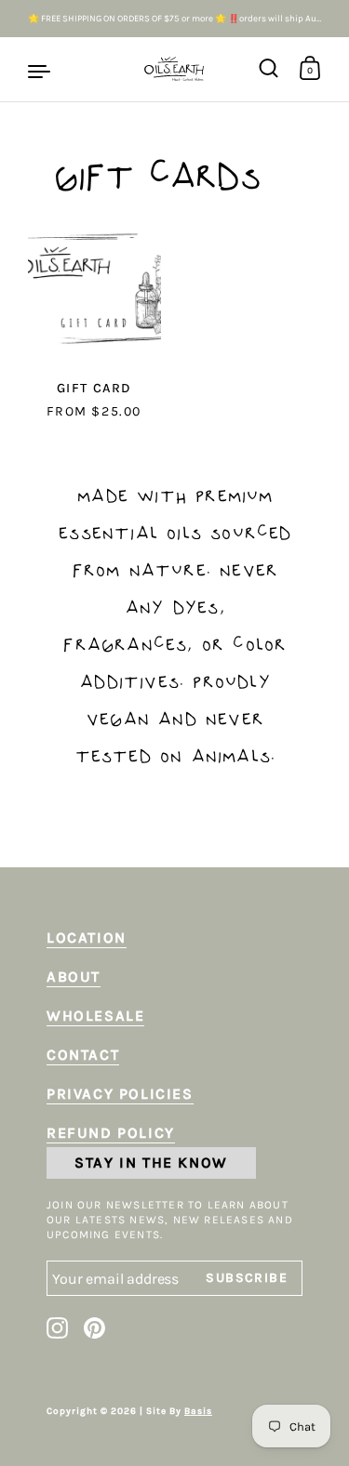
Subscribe (267, 1278)
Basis (198, 1411)
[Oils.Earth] (174, 69)
